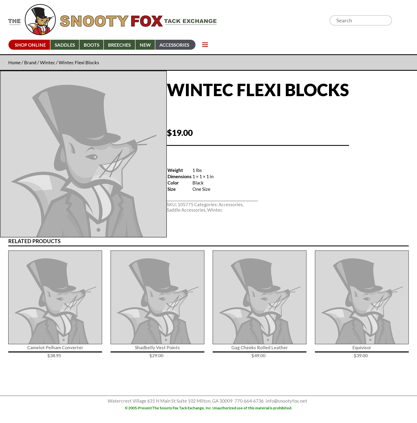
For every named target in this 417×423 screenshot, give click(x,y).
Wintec (47, 62)
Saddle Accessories (186, 209)
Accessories (174, 45)
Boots (91, 45)
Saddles (65, 45)
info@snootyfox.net (286, 400)
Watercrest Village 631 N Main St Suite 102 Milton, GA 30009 (170, 400)
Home (14, 62)
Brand (30, 62)
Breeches (119, 45)
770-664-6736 (249, 400)
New (145, 45)
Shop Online (30, 45)
